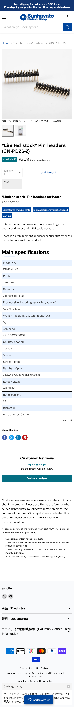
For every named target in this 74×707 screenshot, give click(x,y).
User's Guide (43, 668)
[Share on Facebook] (4, 437)
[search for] (67, 27)
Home (6, 43)
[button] (38, 699)
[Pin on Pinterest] (25, 437)
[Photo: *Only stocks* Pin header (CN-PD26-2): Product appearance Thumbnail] (20, 130)
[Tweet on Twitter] (11, 437)
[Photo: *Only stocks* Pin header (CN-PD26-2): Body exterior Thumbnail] (7, 130)
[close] (68, 686)
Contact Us (26, 668)
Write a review (37, 478)
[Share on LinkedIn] (18, 437)
